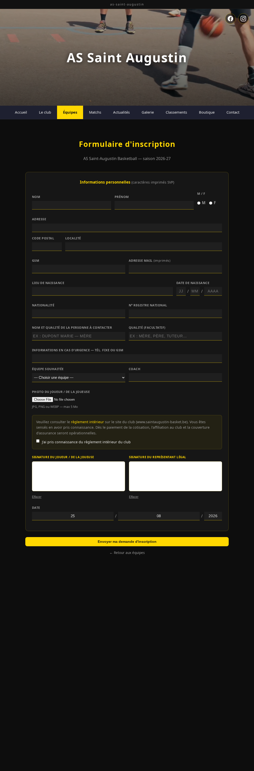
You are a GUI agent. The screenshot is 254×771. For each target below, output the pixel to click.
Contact (232, 112)
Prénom (122, 197)
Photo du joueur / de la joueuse (61, 392)
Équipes (70, 112)
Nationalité (43, 305)
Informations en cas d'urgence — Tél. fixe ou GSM (78, 350)
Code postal (43, 238)
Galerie (148, 112)
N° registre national (148, 305)
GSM (35, 260)
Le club (45, 112)
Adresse (39, 219)
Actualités (121, 112)
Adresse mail (150, 260)
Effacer (36, 497)
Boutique (207, 112)
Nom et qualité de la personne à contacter (72, 327)
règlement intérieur (87, 421)
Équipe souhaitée (48, 369)
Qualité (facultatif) (147, 327)
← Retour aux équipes (127, 552)
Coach (135, 369)
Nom (36, 197)
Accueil (21, 112)
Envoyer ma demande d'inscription (127, 542)
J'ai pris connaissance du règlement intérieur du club (86, 442)
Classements (176, 112)
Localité (73, 238)
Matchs (95, 112)
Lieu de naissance (48, 283)
